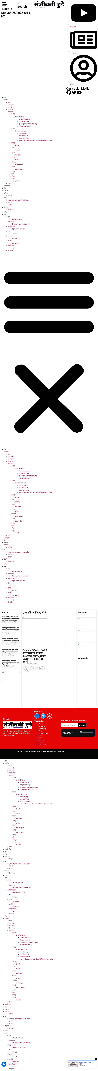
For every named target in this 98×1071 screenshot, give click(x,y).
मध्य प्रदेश (10, 107)
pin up (17, 145)
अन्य (5, 214)
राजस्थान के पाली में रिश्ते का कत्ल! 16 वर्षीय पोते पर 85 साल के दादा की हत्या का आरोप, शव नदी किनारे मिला (10, 641)
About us (42, 726)
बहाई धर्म (10, 202)
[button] (18, 3)
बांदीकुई (17, 150)
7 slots (13, 234)
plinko (17, 160)
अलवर (13, 171)
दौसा (12, 148)
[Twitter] (74, 92)
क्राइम (9, 236)
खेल (5, 188)
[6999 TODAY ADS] (11, 672)
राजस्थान (10, 112)
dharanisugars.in (25, 119)
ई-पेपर (5, 212)
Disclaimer (42, 731)
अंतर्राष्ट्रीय (7, 186)
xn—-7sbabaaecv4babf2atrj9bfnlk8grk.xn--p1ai (35, 140)
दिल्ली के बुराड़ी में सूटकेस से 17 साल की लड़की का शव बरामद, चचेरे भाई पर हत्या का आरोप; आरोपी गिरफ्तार (10, 630)
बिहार (9, 102)
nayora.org (23, 133)
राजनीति (10, 241)
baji (12, 248)
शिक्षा (9, 231)
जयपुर (13, 179)
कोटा (12, 174)
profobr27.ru (23, 136)
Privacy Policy (43, 733)
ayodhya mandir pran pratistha (18, 200)
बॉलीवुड (10, 195)
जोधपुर (13, 176)
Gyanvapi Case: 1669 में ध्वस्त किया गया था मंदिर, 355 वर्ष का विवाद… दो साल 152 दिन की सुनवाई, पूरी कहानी (34, 656)
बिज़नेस (6, 207)
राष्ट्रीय (6, 100)
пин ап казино (16, 219)
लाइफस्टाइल (11, 226)
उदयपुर (13, 143)
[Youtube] (79, 92)
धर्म (4, 198)
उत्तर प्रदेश (11, 105)
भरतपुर (13, 157)
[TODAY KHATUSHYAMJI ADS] (86, 631)
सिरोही (13, 114)
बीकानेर (13, 162)
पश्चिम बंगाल (11, 109)
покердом (19, 164)
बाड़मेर (13, 152)
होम (5, 97)
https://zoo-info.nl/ (18, 229)
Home (40, 724)
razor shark (19, 169)
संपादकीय (10, 250)
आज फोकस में (11, 245)
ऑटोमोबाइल (11, 210)
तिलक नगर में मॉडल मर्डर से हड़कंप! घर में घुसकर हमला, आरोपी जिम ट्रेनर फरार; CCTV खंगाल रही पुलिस (10, 619)
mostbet (18, 155)
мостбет (14, 238)
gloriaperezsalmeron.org (28, 124)
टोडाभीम (17, 181)
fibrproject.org (24, 121)
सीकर (13, 128)
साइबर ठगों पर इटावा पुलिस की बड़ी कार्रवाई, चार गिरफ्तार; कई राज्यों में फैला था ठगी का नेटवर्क (10, 652)
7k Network (76, 751)
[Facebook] (68, 92)
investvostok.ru (20, 131)
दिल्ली (9, 183)
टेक (9, 217)
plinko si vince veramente (20, 224)
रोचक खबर (11, 222)
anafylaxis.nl (19, 117)
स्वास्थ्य (6, 191)
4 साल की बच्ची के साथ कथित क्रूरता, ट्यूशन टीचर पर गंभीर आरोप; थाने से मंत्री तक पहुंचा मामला (10, 663)
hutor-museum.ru (25, 126)
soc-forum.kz (24, 138)
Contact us (42, 728)
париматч (15, 243)
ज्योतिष (10, 205)
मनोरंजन (6, 193)
